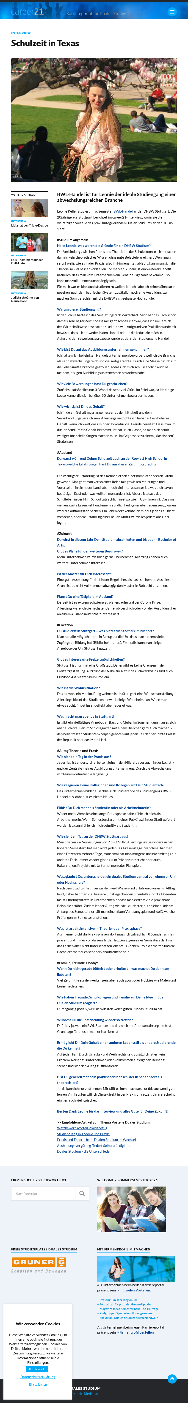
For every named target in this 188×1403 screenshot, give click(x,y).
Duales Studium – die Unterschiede (83, 1151)
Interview (21, 33)
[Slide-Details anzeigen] (38, 1265)
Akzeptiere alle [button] (36, 1368)
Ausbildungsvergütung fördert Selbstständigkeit (93, 1145)
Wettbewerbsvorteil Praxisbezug (82, 1128)
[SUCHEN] (82, 1194)
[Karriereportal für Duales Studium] (34, 11)
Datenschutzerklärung (37, 1377)
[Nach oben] (172, 1379)
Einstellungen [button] (38, 1384)
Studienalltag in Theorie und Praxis (83, 1134)
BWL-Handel (123, 211)
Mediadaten (93, 1394)
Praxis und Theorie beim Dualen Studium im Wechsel (96, 1140)
